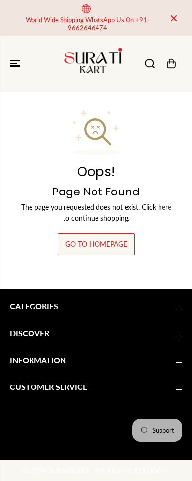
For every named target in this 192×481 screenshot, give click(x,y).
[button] (16, 63)
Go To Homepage (96, 244)
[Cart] (171, 63)
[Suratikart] (93, 63)
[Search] (149, 63)
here (164, 207)
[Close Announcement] (173, 18)
